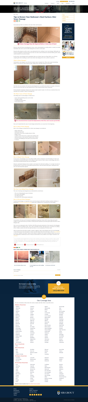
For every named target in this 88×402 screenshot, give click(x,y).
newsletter (15, 235)
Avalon (17, 312)
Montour (46, 323)
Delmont (17, 376)
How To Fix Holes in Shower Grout (20, 265)
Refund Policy (31, 399)
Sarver (46, 352)
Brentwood (18, 332)
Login (14, 275)
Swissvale (61, 326)
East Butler (32, 349)
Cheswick (32, 308)
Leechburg (32, 379)
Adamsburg (18, 366)
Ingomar (46, 306)
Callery (17, 352)
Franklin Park (32, 328)
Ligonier (31, 381)
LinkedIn (39, 394)
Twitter (34, 394)
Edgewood (32, 320)
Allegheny (17, 306)
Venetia (60, 360)
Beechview (18, 318)
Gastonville (32, 357)
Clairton (31, 309)
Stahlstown (61, 369)
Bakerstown (18, 315)
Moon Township (48, 325)
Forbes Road (32, 364)
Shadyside (61, 317)
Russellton (61, 314)
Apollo (17, 369)
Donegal (17, 379)
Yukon (60, 379)
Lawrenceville (47, 312)
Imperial (31, 340)
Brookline (17, 337)
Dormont (31, 317)
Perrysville (47, 340)
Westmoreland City (62, 376)
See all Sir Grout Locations (34, 383)
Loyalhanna (47, 364)
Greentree (32, 334)
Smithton (60, 366)
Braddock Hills (18, 329)
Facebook (16, 247)
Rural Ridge (61, 312)
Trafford (60, 372)
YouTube (36, 394)
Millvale (46, 320)
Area (64, 14)
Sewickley (61, 315)
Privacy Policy (20, 399)
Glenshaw (32, 331)
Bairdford (17, 314)
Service (64, 18)
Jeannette (32, 375)
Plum (60, 308)
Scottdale (46, 381)
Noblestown (47, 332)
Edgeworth (32, 322)
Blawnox (17, 325)
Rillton (46, 376)
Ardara (17, 370)
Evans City (32, 351)
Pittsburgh (46, 342)
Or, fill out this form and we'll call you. (58, 292)
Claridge (17, 375)
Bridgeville (18, 334)
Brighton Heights (19, 335)
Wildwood (61, 340)
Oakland (46, 335)
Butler (17, 349)
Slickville (61, 364)
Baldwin (17, 317)
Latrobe (31, 378)
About (62, 3)
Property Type (65, 16)
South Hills (61, 320)
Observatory (47, 339)
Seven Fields (61, 349)
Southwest (61, 367)
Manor (46, 366)
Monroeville (47, 322)
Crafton (31, 312)
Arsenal (17, 309)
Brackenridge (18, 328)
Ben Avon (17, 322)
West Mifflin (61, 335)
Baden (17, 345)
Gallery (58, 3)
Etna (31, 325)
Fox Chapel (32, 326)
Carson (17, 340)
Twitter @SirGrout (40, 244)
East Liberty (32, 318)
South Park (61, 322)
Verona (60, 331)
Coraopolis (32, 311)
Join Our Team (33, 392)
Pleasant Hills (61, 306)
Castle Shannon (18, 342)
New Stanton (47, 373)
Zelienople (61, 352)
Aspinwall (17, 311)
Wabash (60, 332)
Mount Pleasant (47, 367)
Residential (46, 3)
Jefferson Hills (47, 308)
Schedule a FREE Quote (64, 1)
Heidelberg (32, 337)
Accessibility (15, 399)
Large (46, 311)
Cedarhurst (32, 306)
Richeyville (47, 360)
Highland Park (32, 339)
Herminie (32, 370)
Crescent (31, 315)
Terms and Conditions (26, 399)
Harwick (31, 335)
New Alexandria (48, 370)
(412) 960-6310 (71, 1)
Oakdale (46, 334)
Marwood (46, 349)
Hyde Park (32, 372)
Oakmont (46, 337)
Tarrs (60, 370)
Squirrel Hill (61, 325)
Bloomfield (18, 326)
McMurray (47, 359)
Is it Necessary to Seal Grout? (50, 265)
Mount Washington (48, 328)
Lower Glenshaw (48, 315)
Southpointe (61, 357)
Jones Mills (32, 376)
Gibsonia (31, 329)
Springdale (61, 323)
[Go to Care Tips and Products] (68, 31)
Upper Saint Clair (62, 329)
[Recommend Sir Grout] (68, 49)
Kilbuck (46, 309)
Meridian (46, 351)
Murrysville (47, 369)
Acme (17, 364)
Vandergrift (61, 373)
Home (14, 14)
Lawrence (32, 360)
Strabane (60, 359)
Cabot (17, 351)
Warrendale (61, 334)
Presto (60, 309)
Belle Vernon (18, 373)
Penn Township (47, 375)
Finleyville (17, 360)
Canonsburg (18, 357)
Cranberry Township (19, 354)
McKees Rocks (47, 317)
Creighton (32, 314)
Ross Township (62, 311)
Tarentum (61, 328)
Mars (31, 354)
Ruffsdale (46, 379)
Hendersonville (33, 359)
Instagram (30, 394)
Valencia (60, 351)
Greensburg (32, 367)
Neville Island (47, 331)
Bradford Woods (19, 331)
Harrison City (32, 369)
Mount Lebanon (47, 326)
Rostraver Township (48, 378)
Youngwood (61, 378)
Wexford (60, 339)
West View (61, 337)
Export (17, 381)
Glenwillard (32, 332)
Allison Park (18, 308)
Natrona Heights (48, 329)
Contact (73, 3)
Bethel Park (18, 323)
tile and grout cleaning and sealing (25, 202)
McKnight (46, 318)
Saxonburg (47, 354)
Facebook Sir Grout (20, 244)
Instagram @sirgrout (30, 244)
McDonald (47, 357)
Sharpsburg (61, 318)
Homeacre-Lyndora (33, 352)
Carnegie (17, 339)
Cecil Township (18, 359)
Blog (17, 14)
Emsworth (32, 323)
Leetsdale (46, 314)
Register (17, 275)
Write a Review (41, 394)
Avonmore (17, 372)
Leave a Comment (17, 269)
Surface (64, 20)
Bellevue (17, 320)
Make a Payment (33, 390)
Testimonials (68, 3)
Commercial (52, 3)
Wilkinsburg (61, 342)
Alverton (17, 367)
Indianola (32, 342)
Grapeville (32, 366)
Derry (17, 378)
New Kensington (48, 372)
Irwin (31, 373)
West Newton (61, 375)
